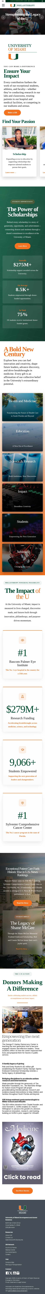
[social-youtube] (14, 1273)
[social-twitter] (11, 1273)
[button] (40, 1288)
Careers (7, 1254)
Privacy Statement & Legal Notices (15, 1282)
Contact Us (9, 1237)
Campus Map (9, 1262)
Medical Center (10, 1250)
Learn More (22, 246)
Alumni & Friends (11, 1247)
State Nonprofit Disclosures (14, 1240)
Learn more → (10, 172)
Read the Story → (22, 949)
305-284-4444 (10, 1227)
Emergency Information (12, 1280)
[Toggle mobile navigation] (3, 5)
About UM (8, 1235)
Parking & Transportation (13, 1264)
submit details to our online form (17, 1291)
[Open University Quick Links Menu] (42, 1)
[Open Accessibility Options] (2, 1)
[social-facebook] (7, 1273)
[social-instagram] (17, 1273)
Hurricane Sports (10, 1252)
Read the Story (22, 903)
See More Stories (22, 1191)
